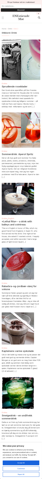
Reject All (21, 474)
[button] (3, 17)
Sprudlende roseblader (14, 86)
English (11, 218)
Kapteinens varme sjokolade (18, 351)
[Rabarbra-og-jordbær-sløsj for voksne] (18, 249)
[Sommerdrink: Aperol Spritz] (21, 114)
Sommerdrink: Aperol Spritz (17, 154)
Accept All (21, 463)
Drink (10, 29)
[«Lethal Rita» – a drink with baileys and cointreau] (18, 184)
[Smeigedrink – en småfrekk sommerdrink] (18, 378)
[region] (21, 460)
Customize (21, 468)
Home (4, 29)
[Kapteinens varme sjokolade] (18, 314)
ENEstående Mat (21, 17)
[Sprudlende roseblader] (21, 41)
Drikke (4, 83)
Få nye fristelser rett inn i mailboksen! (21, 2)
